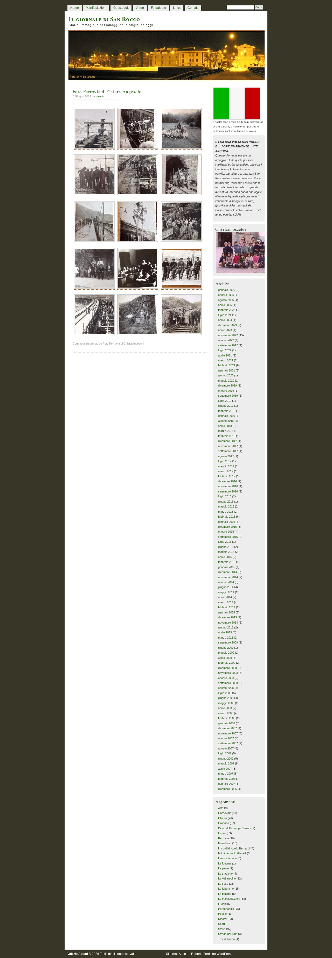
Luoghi (222, 903)
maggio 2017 (226, 466)
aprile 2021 (225, 355)
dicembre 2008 (227, 667)
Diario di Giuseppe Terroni (234, 828)
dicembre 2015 (227, 526)
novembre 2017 (228, 446)
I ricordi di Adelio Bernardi (234, 848)
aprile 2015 (225, 557)
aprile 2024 (225, 319)
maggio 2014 (226, 592)
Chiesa (222, 818)
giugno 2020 (225, 375)
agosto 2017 (226, 456)
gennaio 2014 (226, 612)
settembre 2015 (228, 536)
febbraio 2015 (226, 561)
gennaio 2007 (226, 783)
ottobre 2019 (226, 390)
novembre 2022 (228, 335)
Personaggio (226, 908)
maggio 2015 (226, 551)
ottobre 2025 (226, 294)
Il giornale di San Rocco (104, 19)
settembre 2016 (228, 491)
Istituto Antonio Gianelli (232, 853)
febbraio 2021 (226, 365)
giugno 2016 (225, 501)
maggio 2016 (226, 506)
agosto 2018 (226, 420)
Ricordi (222, 918)
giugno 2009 (225, 647)
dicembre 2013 (227, 617)
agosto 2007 (226, 748)
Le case (223, 883)
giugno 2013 (225, 627)
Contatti (193, 8)
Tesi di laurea (226, 939)
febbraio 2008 (226, 718)
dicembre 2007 (227, 728)
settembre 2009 (228, 642)
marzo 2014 (225, 602)
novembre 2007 (228, 733)
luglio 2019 (224, 400)
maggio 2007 (226, 763)
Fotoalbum (158, 8)
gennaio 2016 (226, 521)
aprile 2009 (225, 657)
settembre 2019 (228, 395)
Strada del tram (227, 933)
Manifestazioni (96, 8)
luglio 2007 (224, 753)
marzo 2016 (225, 511)
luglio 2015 (224, 541)
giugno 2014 (225, 587)
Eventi (222, 833)
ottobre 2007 (226, 738)
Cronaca (223, 823)
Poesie (222, 913)
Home (74, 8)
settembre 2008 (228, 682)
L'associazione (227, 858)
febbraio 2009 (226, 662)
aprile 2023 (225, 330)
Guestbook (121, 8)
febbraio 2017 (226, 476)
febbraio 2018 (226, 436)
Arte (220, 808)
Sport (221, 923)
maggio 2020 (226, 380)
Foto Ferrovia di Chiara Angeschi (107, 92)
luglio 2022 (224, 350)
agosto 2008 (226, 687)
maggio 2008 (226, 703)
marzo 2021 (225, 360)
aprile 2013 (225, 632)
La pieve (223, 868)
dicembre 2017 (227, 440)
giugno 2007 (225, 758)
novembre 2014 (228, 577)
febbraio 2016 (226, 516)
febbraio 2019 (226, 410)
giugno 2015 (225, 546)
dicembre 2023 (227, 325)
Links (177, 8)
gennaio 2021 (226, 370)
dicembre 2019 (227, 385)
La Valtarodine (227, 878)
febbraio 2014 (226, 607)
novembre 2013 (228, 622)
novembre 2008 (228, 672)
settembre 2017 (228, 451)
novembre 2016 (228, 486)
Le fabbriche (226, 888)
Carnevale (224, 812)
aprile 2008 (225, 708)
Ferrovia (223, 838)
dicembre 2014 (227, 572)
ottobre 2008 (226, 678)
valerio (100, 96)
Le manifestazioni (229, 898)
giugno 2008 (225, 697)
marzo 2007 (225, 773)
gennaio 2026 (226, 289)
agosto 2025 (226, 300)
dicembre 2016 (227, 481)
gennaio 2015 (226, 567)
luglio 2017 (224, 461)
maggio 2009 (226, 652)
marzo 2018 (225, 430)
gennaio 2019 (226, 415)
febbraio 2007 (226, 778)
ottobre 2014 (226, 582)
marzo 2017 (225, 471)
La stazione (225, 873)
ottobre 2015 (226, 531)
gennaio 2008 (226, 723)
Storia (221, 929)
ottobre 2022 (226, 340)
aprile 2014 (225, 597)
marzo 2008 (225, 713)
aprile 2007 (225, 768)
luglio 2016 (224, 496)
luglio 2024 (224, 315)
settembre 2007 (228, 743)
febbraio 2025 (226, 309)
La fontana (224, 863)
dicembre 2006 (227, 788)
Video (140, 8)
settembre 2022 (228, 345)
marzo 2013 (225, 637)
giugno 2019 (225, 405)
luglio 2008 (224, 693)
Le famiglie (224, 893)
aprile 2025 (225, 304)
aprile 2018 (225, 425)
